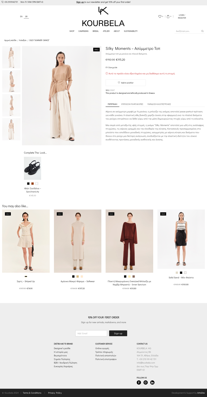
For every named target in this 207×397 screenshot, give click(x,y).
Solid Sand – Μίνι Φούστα (181, 277)
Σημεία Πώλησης (62, 359)
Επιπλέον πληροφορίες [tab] (132, 104)
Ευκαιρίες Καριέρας (63, 366)
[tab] (112, 104)
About (117, 31)
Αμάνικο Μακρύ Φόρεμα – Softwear (78, 281)
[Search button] (202, 31)
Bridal (96, 31)
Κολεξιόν (22, 40)
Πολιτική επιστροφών (106, 359)
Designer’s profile (62, 348)
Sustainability (131, 31)
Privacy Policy (55, 392)
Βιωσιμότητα (60, 355)
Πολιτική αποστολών (105, 355)
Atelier (106, 31)
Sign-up (118, 333)
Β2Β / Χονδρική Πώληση (65, 362)
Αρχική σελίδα (10, 40)
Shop (71, 31)
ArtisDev (201, 392)
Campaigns (83, 31)
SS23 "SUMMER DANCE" (39, 40)
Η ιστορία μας (61, 351)
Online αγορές (102, 348)
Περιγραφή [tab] (112, 104)
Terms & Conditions (32, 392)
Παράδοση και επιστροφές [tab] (159, 104)
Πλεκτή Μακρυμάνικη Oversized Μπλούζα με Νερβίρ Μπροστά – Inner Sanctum (129, 283)
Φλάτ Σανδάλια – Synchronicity (32, 190)
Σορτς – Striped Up (26, 281)
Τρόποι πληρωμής (104, 351)
